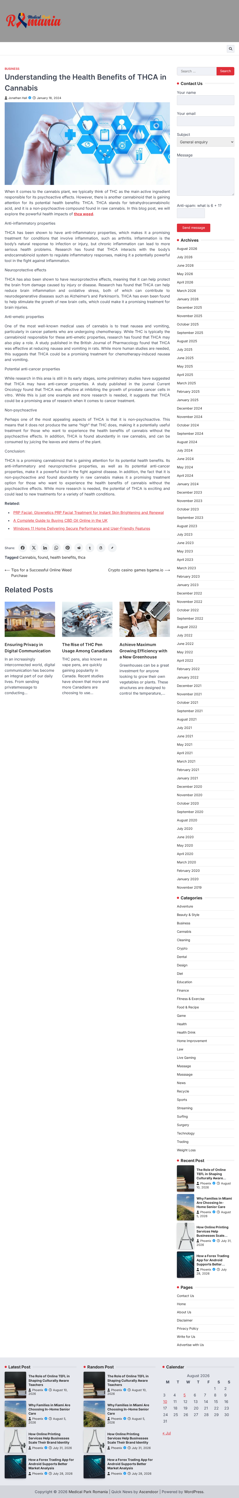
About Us (184, 1312)
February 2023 (188, 576)
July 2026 (185, 257)
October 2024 (188, 425)
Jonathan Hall (17, 98)
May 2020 (185, 845)
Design (182, 965)
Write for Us (186, 1337)
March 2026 (186, 291)
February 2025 (188, 391)
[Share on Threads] (101, 547)
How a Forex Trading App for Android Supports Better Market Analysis (51, 1464)
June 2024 (185, 459)
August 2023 (187, 526)
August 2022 (187, 627)
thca (81, 557)
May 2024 (185, 467)
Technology (186, 1133)
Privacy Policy (187, 1328)
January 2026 (188, 299)
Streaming (185, 1108)
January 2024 (188, 484)
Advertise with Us (190, 1345)
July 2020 (185, 828)
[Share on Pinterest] (67, 547)
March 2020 (186, 862)
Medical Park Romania (88, 1491)
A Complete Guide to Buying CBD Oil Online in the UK (60, 520)
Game (181, 1016)
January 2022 (188, 677)
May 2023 (185, 551)
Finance (183, 990)
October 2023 (188, 509)
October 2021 (187, 702)
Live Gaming (186, 1058)
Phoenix (205, 1183)
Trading (183, 1142)
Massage (184, 1066)
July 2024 (185, 450)
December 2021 (189, 686)
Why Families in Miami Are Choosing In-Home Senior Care (214, 1203)
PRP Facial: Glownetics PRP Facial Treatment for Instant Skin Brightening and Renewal (88, 512)
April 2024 (185, 475)
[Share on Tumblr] (89, 547)
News (181, 1083)
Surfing (182, 1116)
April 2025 (185, 375)
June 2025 (185, 358)
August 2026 (187, 249)
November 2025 (189, 316)
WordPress (193, 1491)
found (43, 557)
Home (181, 1304)
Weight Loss (186, 1150)
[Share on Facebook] (22, 547)
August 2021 (187, 719)
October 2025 (188, 324)
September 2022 (190, 618)
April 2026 (185, 282)
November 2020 (189, 795)
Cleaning (183, 940)
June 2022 (185, 644)
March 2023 (186, 568)
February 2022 (188, 669)
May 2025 (185, 366)
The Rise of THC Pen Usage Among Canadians (87, 647)
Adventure (185, 906)
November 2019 (189, 887)
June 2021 (185, 736)
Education (184, 982)
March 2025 (186, 383)
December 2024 (189, 408)
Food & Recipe (188, 1007)
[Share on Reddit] (78, 547)
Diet (180, 973)
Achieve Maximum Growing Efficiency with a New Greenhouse (143, 650)
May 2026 (185, 274)
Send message (193, 228)
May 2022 (185, 652)
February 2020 (188, 871)
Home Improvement (192, 1041)
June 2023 (185, 543)
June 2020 (185, 837)
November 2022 (189, 602)
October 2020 (188, 803)
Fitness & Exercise (190, 999)
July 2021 (184, 728)
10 (165, 1401)
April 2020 (185, 854)
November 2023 (189, 501)
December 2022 (189, 593)
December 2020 (189, 786)
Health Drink (186, 1032)
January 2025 (187, 400)
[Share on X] (33, 547)
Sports (182, 1100)
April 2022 (185, 660)
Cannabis (27, 557)
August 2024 (187, 442)
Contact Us (185, 1296)
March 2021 (186, 761)
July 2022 (185, 635)
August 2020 (187, 820)
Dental (182, 957)
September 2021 (190, 711)
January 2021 (187, 778)
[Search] (230, 48)
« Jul (166, 1433)
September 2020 (190, 812)
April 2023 (185, 560)
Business (12, 69)
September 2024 (190, 433)
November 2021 (189, 694)
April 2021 (185, 753)
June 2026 (185, 265)
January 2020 (188, 879)
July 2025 (184, 349)
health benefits (63, 557)
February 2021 (188, 770)
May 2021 (184, 744)
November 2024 (189, 417)
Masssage (185, 1074)
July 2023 (185, 534)
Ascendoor (148, 1491)
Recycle (183, 1091)
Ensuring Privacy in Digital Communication (28, 647)
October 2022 (188, 610)
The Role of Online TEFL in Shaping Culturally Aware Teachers (49, 1380)
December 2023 (189, 492)
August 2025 (187, 341)
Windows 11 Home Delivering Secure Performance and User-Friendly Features (81, 528)
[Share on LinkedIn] (45, 547)
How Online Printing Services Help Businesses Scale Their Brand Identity (48, 1438)
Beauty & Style (188, 915)
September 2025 (190, 333)
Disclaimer (185, 1320)
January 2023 (188, 585)
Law (180, 1049)
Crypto (182, 948)
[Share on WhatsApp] (56, 547)
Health (182, 1024)
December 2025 (189, 307)
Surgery (183, 1125)
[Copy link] (112, 547)
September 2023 (190, 517)
